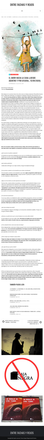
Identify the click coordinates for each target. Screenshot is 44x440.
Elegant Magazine (27, 438)
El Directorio (12, 83)
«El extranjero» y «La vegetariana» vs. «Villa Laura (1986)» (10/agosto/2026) (25, 289)
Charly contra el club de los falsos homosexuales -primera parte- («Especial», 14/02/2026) (25, 312)
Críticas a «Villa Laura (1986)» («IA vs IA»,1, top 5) (19, 301)
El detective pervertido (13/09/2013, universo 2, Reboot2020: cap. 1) (33, 322)
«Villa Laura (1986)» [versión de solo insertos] (19, 306)
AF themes (34, 438)
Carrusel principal (14, 74)
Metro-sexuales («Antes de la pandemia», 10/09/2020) (12, 321)
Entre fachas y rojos (22, 4)
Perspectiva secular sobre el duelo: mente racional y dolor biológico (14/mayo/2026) (23, 295)
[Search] (40, 11)
